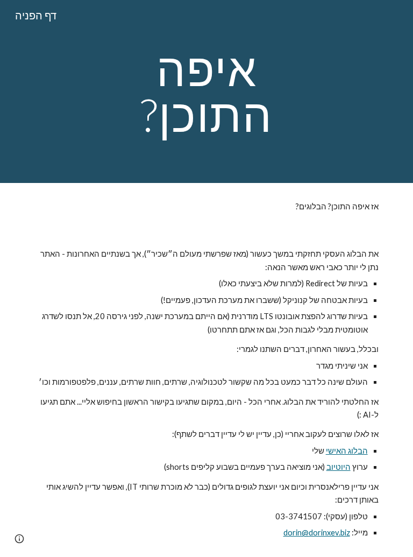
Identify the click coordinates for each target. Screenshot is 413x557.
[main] (206, 91)
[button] (19, 538)
